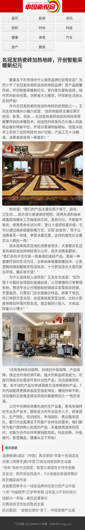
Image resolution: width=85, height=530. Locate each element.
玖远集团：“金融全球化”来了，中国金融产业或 (38, 510)
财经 (15, 28)
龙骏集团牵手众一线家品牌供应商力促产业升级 (38, 486)
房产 (15, 47)
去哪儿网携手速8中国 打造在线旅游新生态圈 (36, 461)
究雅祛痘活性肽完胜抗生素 (23, 504)
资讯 (69, 18)
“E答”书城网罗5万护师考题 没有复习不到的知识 (39, 492)
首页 (15, 18)
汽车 (69, 37)
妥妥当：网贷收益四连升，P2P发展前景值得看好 (40, 474)
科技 (69, 28)
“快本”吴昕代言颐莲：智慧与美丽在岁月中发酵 (38, 468)
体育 (42, 37)
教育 (42, 47)
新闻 (42, 18)
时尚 (42, 28)
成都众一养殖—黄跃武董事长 (25, 498)
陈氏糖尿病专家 (14, 480)
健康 (15, 37)
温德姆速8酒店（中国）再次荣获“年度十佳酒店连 (40, 456)
